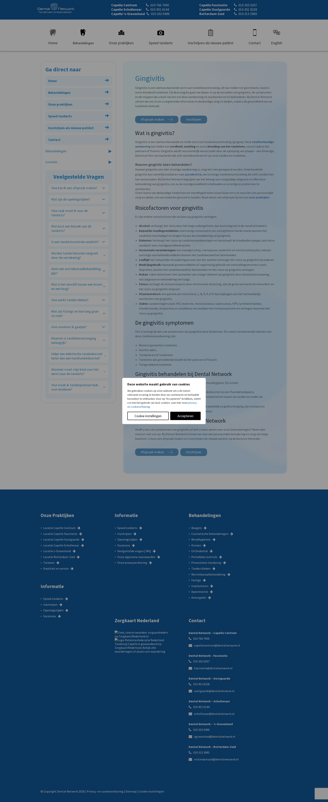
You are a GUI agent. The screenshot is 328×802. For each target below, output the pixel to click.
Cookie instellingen (148, 416)
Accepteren (185, 416)
